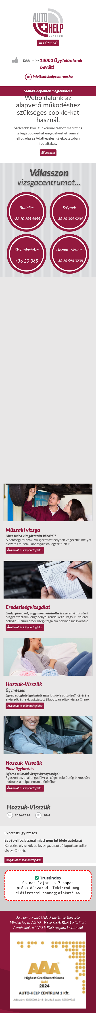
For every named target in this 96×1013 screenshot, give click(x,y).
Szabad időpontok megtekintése (48, 90)
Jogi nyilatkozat (28, 917)
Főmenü (50, 42)
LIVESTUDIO (44, 927)
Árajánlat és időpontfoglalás (25, 550)
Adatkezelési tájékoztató (61, 917)
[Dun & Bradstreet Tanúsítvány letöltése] (48, 970)
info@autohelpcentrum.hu (53, 76)
